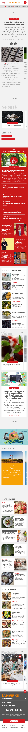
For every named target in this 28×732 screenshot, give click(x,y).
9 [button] (17, 63)
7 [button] (14, 63)
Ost (4, 209)
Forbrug (2, 6)
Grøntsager (6, 201)
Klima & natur (10, 6)
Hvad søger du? (7, 699)
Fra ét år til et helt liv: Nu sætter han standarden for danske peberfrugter (12, 219)
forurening (14, 18)
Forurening (17, 6)
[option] (12, 67)
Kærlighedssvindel (8, 139)
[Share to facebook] (11, 43)
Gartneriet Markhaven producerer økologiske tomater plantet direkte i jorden (12, 196)
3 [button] (8, 63)
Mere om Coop (6, 702)
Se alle (22, 332)
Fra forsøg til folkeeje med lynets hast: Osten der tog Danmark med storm (13, 211)
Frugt (4, 185)
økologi (5, 193)
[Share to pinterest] (15, 43)
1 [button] (5, 63)
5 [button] (11, 63)
